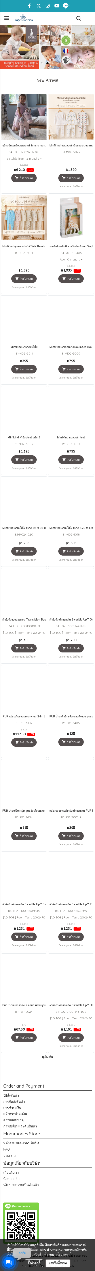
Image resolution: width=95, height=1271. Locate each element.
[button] (77, 18)
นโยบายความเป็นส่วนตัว (21, 1185)
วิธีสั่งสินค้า (11, 1095)
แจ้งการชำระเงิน (15, 1114)
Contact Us (11, 1179)
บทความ (9, 1155)
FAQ (6, 1149)
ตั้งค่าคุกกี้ (34, 1263)
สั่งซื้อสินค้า (26, 178)
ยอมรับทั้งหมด (58, 1263)
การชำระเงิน (12, 1108)
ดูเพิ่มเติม (47, 1057)
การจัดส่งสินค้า (14, 1101)
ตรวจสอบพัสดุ (13, 1120)
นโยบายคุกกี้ (63, 1254)
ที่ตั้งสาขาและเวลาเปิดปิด (21, 1143)
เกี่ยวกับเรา (11, 1172)
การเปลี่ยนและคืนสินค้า (20, 1126)
